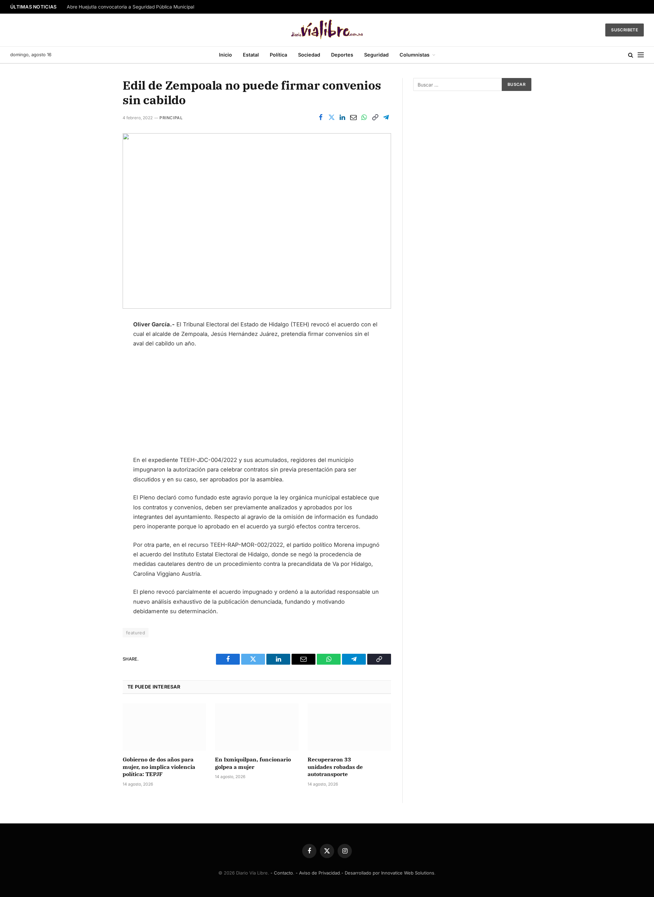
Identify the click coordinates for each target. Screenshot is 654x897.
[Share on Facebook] (320, 117)
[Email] (99, 392)
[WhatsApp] (99, 376)
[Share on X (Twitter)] (331, 117)
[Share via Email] (353, 117)
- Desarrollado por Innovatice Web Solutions (387, 873)
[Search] (631, 55)
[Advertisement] (256, 404)
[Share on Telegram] (386, 117)
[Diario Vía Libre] (327, 30)
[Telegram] (99, 408)
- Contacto (281, 873)
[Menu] (641, 55)
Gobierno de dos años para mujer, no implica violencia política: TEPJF (159, 767)
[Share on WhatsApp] (364, 117)
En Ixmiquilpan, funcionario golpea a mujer (253, 763)
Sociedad (309, 55)
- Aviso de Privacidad (318, 873)
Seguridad (376, 55)
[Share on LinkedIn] (342, 117)
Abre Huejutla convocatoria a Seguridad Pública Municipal (130, 7)
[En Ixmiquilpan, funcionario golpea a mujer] (256, 727)
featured (135, 632)
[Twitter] (99, 344)
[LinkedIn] (99, 360)
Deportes (342, 55)
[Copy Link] (375, 117)
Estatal (251, 55)
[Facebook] (99, 328)
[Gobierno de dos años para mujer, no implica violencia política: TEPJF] (164, 727)
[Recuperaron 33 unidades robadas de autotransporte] (349, 727)
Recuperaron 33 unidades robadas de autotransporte (335, 767)
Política (278, 55)
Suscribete (624, 29)
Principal (171, 117)
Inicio (225, 55)
